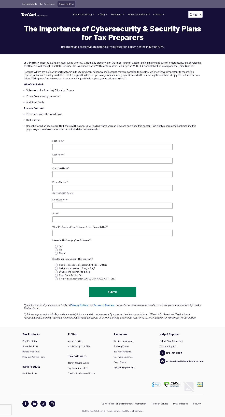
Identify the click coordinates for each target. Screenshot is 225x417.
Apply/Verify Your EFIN (79, 346)
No (60, 249)
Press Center (120, 362)
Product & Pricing (82, 14)
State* (55, 213)
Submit (112, 292)
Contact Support (168, 346)
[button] (156, 384)
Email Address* (60, 199)
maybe (62, 253)
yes (60, 246)
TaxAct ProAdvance (124, 341)
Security (197, 403)
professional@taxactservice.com (185, 361)
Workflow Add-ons (138, 14)
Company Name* (60, 168)
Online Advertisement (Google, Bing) (77, 268)
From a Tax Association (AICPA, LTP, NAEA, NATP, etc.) (87, 278)
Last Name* (58, 154)
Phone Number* (60, 182)
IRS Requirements (122, 351)
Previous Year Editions (33, 356)
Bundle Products (30, 351)
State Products (30, 346)
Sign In (197, 14)
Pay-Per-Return (30, 341)
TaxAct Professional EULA (81, 373)
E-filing (101, 14)
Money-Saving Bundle (78, 362)
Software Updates (123, 356)
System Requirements (125, 367)
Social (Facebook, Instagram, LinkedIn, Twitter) (83, 264)
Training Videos (121, 346)
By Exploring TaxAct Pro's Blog (74, 271)
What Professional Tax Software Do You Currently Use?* (80, 227)
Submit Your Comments (171, 341)
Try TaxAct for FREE (78, 368)
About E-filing (75, 341)
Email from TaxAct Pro (70, 275)
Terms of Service (159, 403)
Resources (116, 14)
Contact (157, 14)
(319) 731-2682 (174, 352)
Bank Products (29, 373)
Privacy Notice (180, 403)
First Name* (58, 140)
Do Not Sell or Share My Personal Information (124, 403)
